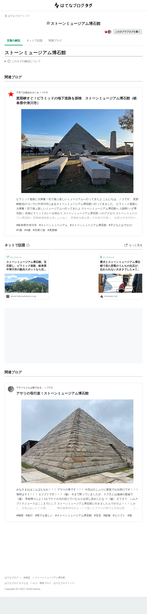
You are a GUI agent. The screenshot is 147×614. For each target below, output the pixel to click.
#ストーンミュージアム (53, 225)
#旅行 (29, 515)
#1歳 (19, 230)
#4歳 (27, 230)
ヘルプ (33, 583)
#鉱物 (106, 515)
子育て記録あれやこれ (27, 92)
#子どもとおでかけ (120, 225)
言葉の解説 (13, 40)
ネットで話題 (34, 40)
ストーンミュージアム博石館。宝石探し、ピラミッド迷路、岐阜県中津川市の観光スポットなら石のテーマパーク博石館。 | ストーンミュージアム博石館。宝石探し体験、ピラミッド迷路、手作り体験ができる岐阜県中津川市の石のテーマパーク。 (26, 265)
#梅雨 (19, 515)
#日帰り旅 (39, 230)
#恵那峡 (52, 230)
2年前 (45, 92)
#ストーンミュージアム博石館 (88, 225)
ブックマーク (14, 257)
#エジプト (119, 515)
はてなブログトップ (63, 583)
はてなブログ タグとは (16, 583)
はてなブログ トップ (18, 15)
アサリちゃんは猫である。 (30, 387)
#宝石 (97, 515)
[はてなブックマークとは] (27, 245)
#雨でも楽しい (44, 515)
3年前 (50, 387)
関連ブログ (55, 40)
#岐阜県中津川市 (26, 225)
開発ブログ (45, 583)
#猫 (129, 515)
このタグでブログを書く (127, 31)
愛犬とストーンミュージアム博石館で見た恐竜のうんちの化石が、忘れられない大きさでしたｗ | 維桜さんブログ (120, 265)
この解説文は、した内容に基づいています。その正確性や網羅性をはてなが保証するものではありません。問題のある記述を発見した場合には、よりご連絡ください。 (23, 62)
